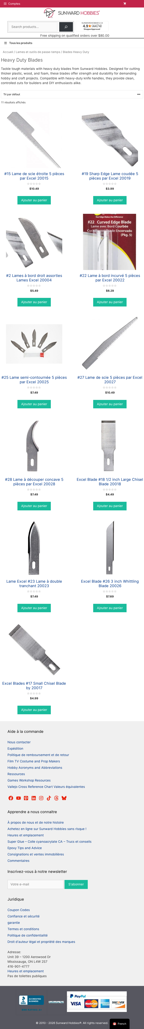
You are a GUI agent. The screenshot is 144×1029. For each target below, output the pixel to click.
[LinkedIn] (33, 798)
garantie (14, 923)
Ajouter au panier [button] (34, 200)
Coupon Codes (19, 910)
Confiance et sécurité (24, 916)
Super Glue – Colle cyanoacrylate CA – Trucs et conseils (50, 841)
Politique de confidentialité (28, 935)
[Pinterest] (26, 798)
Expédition (15, 748)
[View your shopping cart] (132, 3)
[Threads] (56, 798)
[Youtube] (18, 798)
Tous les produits (20, 43)
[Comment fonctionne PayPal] (97, 1011)
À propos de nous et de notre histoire (36, 822)
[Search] (66, 27)
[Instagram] (41, 798)
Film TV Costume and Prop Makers (34, 761)
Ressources (16, 774)
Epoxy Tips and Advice (25, 848)
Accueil (8, 52)
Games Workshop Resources (29, 780)
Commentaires (18, 861)
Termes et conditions (23, 929)
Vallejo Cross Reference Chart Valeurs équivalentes (46, 787)
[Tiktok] (49, 798)
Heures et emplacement (26, 835)
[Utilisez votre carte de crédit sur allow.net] (56, 1002)
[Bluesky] (64, 798)
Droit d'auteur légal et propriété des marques (41, 942)
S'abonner (76, 884)
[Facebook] (11, 798)
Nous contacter (19, 742)
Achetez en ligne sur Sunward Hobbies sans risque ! (47, 829)
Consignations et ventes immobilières (36, 854)
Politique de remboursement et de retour (38, 755)
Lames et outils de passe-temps (38, 52)
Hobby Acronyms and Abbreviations (35, 768)
